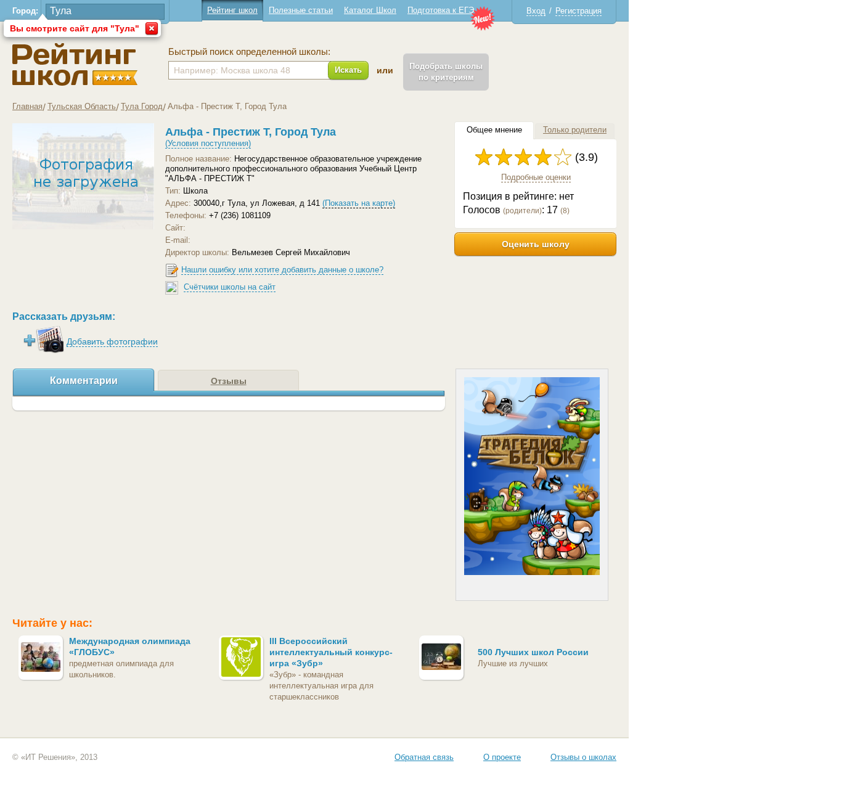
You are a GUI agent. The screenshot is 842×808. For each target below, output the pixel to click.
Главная (27, 106)
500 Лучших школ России (533, 652)
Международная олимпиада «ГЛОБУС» (129, 646)
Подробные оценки (536, 177)
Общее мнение (494, 129)
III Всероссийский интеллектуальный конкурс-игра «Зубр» (331, 652)
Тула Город (142, 106)
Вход (536, 10)
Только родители (575, 129)
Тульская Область (81, 106)
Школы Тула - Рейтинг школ (74, 64)
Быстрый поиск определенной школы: (249, 52)
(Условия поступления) (208, 143)
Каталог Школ (370, 10)
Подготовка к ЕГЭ (440, 10)
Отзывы (229, 381)
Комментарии (84, 380)
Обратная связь (424, 757)
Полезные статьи (301, 10)
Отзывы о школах (583, 757)
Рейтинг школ (232, 10)
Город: (25, 10)
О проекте (502, 757)
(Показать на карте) (358, 203)
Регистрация (578, 10)
